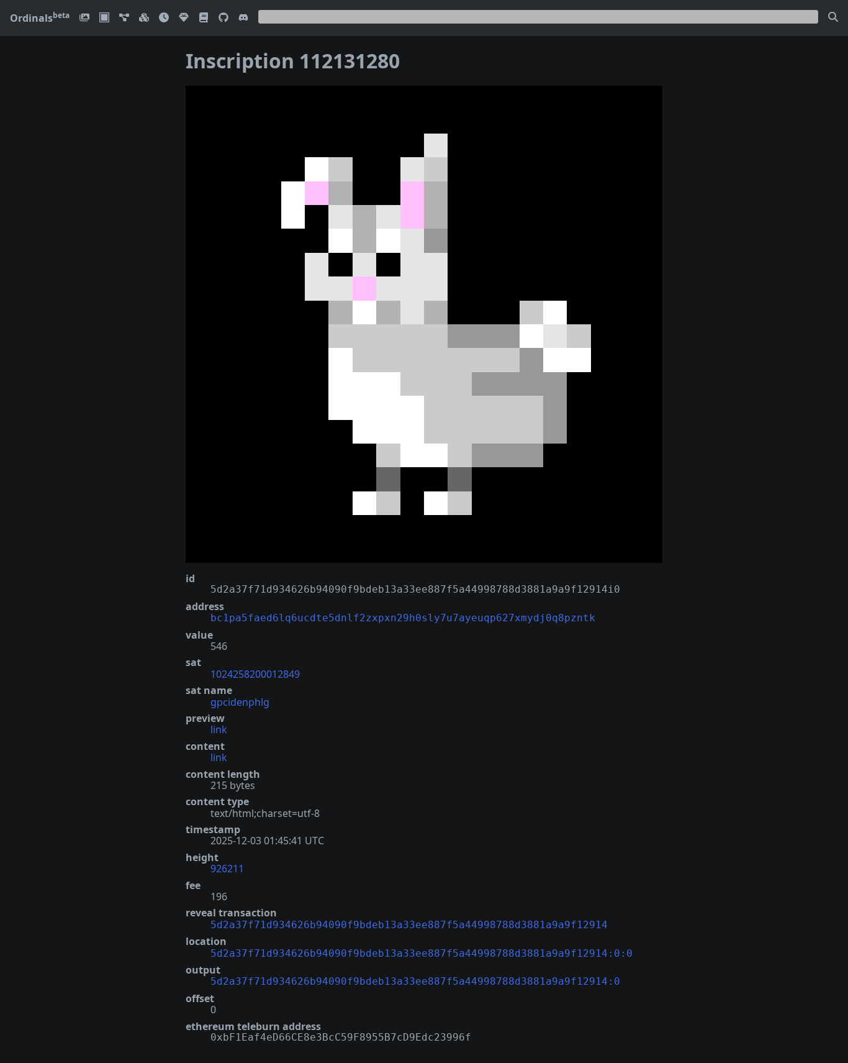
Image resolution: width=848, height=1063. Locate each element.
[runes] (104, 18)
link (218, 729)
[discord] (243, 18)
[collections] (124, 18)
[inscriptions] (84, 18)
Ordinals (40, 18)
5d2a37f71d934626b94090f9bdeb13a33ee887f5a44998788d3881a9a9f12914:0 (415, 981)
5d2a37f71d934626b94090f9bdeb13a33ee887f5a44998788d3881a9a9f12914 (409, 925)
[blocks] (144, 18)
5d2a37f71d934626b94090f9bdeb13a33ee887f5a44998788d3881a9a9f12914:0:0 (421, 953)
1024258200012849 (255, 674)
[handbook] (204, 18)
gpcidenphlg (239, 702)
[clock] (164, 18)
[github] (223, 18)
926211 (227, 868)
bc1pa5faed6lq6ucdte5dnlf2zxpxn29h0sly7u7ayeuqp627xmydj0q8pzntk (402, 618)
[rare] (184, 18)
